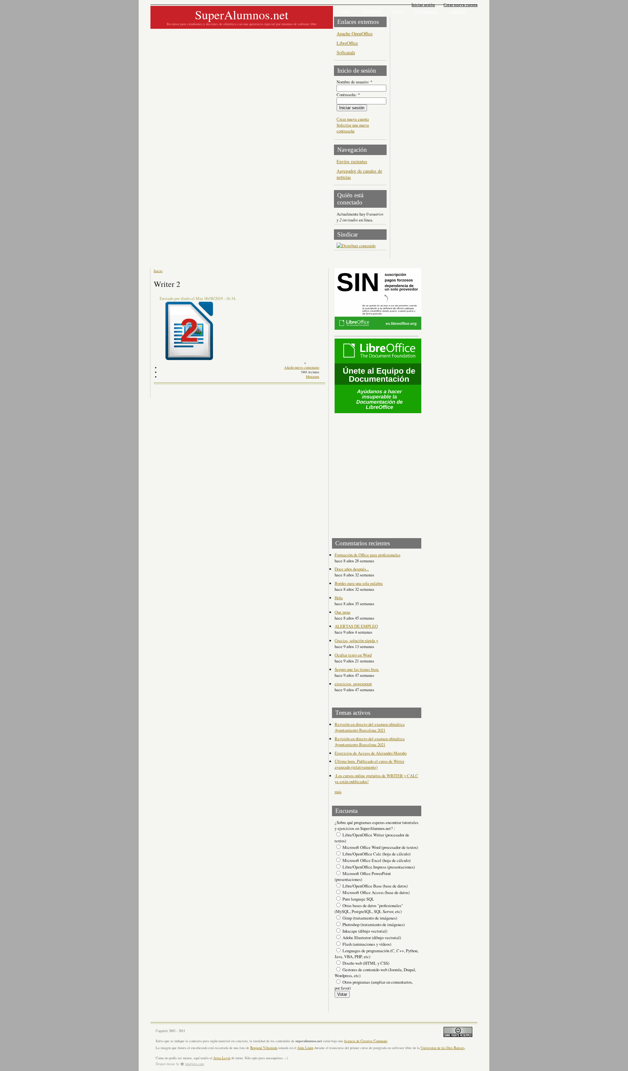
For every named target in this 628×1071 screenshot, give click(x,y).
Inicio (345, 11)
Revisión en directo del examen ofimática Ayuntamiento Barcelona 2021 (370, 727)
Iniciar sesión (423, 4)
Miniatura (312, 376)
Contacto (457, 11)
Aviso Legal (221, 1058)
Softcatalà (346, 52)
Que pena (342, 612)
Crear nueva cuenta (461, 4)
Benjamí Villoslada (263, 1047)
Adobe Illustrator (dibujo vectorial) (371, 937)
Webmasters (426, 11)
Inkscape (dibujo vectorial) (364, 931)
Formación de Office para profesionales (367, 555)
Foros (398, 11)
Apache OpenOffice (355, 33)
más (338, 792)
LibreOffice (347, 43)
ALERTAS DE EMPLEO (356, 626)
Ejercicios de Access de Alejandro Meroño (371, 753)
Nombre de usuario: (354, 82)
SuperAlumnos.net (241, 14)
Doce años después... (352, 569)
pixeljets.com (194, 1064)
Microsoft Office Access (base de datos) (375, 892)
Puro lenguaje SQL (357, 899)
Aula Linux (305, 1047)
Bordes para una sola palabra (359, 583)
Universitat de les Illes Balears (442, 1047)
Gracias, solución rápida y (356, 640)
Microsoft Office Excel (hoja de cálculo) (375, 860)
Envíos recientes (352, 161)
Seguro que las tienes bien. (357, 669)
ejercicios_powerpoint (353, 684)
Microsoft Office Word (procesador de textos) (379, 847)
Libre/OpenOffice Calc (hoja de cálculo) (375, 854)
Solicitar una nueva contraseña (353, 128)
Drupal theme (165, 1064)
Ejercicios (372, 11)
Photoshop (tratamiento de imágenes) (373, 924)
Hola (339, 598)
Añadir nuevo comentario (301, 367)
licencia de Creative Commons (365, 1041)
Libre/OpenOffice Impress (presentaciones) (378, 867)
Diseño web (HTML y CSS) (365, 963)
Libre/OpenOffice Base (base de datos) (374, 886)
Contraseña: (348, 94)
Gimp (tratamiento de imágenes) (369, 918)
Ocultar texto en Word (353, 655)
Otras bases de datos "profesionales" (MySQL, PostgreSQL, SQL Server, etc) (369, 908)
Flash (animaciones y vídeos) (366, 944)
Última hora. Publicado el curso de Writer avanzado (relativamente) (369, 764)
